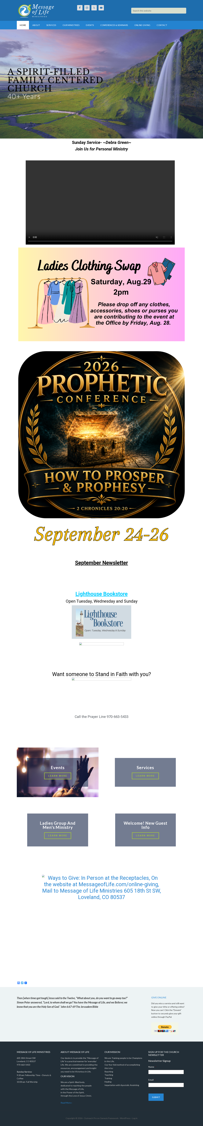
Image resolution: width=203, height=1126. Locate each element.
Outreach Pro (90, 1118)
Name (152, 1067)
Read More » (66, 1102)
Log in (134, 1118)
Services (145, 767)
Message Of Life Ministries (42, 10)
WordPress (125, 1118)
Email (152, 1079)
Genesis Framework (109, 1118)
